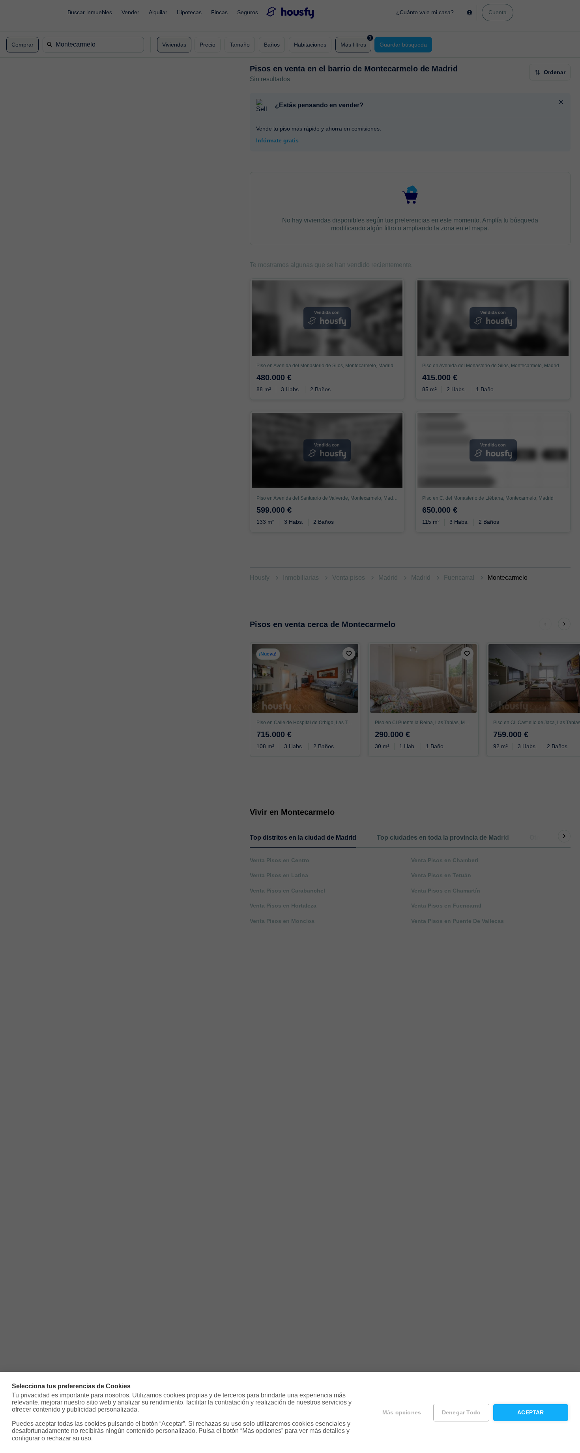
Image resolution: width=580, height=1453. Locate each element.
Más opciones (401, 1413)
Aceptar (530, 1413)
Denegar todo (461, 1413)
